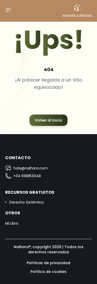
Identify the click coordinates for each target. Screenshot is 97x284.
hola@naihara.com (30, 168)
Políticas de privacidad (48, 262)
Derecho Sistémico (26, 202)
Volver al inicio (48, 120)
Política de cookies (48, 271)
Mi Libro (11, 223)
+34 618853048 (27, 175)
